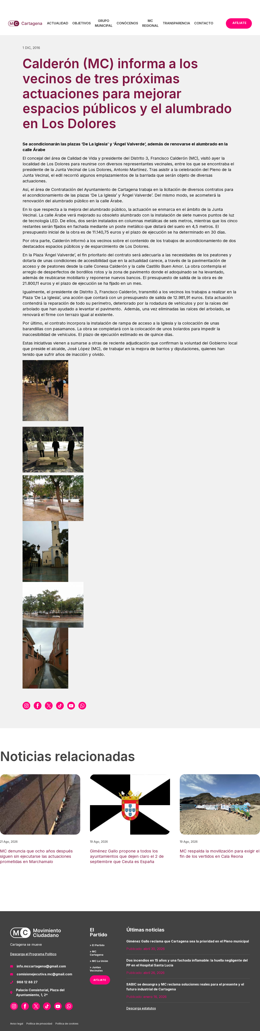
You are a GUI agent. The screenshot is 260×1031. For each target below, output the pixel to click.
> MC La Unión (99, 961)
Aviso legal (16, 1023)
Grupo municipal (104, 23)
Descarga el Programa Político (33, 954)
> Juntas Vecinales (96, 969)
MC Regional (150, 23)
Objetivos (81, 23)
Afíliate (239, 23)
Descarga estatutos (141, 1008)
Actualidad (57, 23)
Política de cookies (66, 1023)
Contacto (203, 23)
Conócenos (127, 23)
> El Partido (97, 945)
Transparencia (176, 23)
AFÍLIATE (99, 979)
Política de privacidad (39, 1023)
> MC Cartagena (96, 953)
